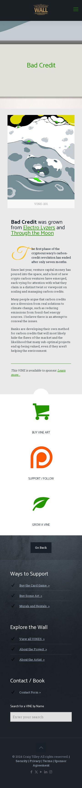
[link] (41, 161)
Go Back (41, 547)
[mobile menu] (76, 9)
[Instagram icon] (50, 771)
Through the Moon (32, 233)
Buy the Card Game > (34, 585)
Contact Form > (30, 692)
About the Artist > (32, 659)
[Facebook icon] (31, 771)
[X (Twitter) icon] (36, 771)
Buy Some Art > (30, 596)
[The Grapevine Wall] (41, 9)
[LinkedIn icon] (46, 771)
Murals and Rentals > (34, 606)
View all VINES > (32, 639)
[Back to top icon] (41, 747)
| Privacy (34, 761)
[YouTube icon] (41, 771)
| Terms (46, 761)
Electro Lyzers (39, 227)
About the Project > (33, 649)
